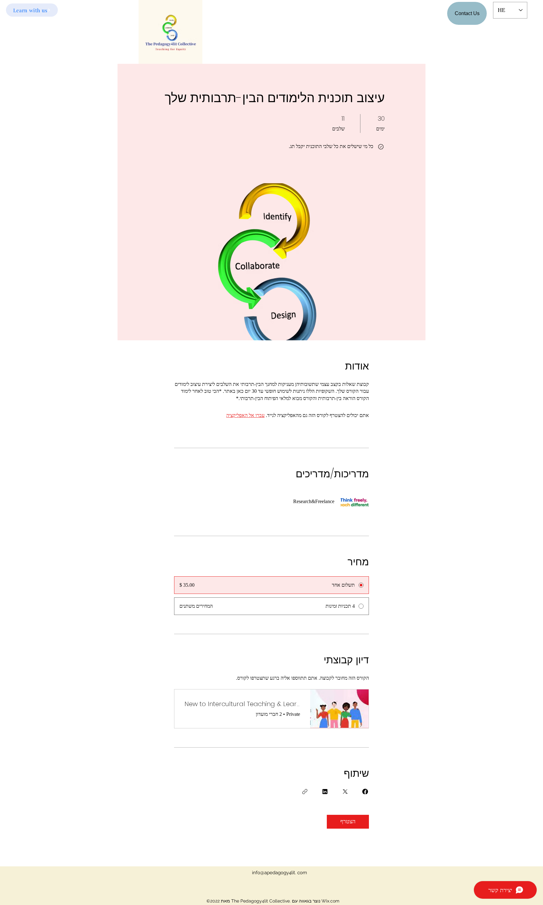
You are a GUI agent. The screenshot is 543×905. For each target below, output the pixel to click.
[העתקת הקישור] (305, 791)
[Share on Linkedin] (325, 791)
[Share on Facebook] (365, 791)
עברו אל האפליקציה (245, 415)
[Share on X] (345, 791)
